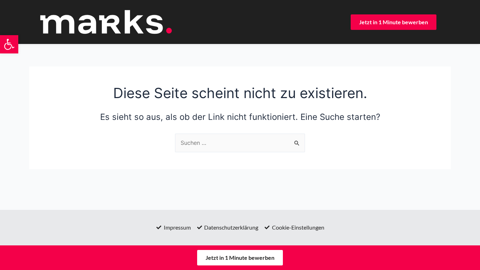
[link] (9, 44)
